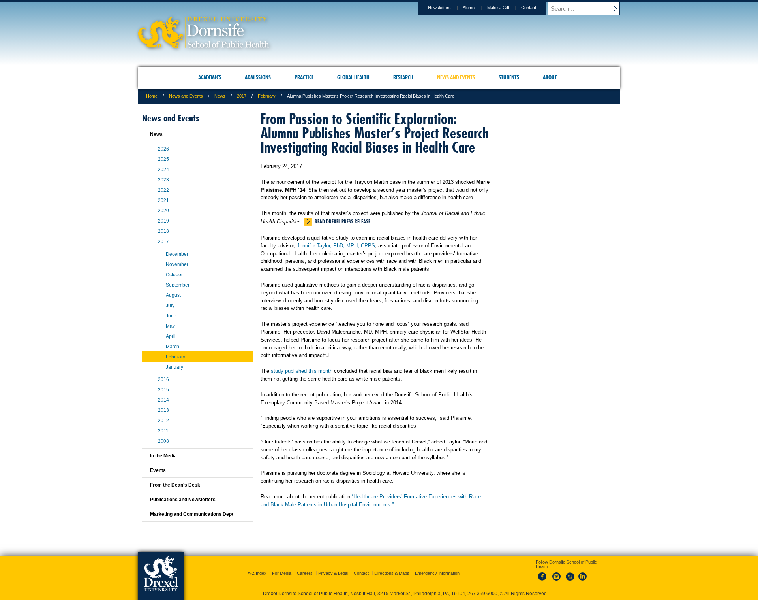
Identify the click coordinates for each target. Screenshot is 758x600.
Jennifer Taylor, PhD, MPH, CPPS (336, 246)
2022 (163, 190)
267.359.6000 (482, 593)
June (171, 316)
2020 (163, 210)
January (174, 367)
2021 (163, 200)
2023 (163, 180)
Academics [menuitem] (209, 77)
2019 (163, 221)
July (170, 305)
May (170, 326)
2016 (163, 379)
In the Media (163, 455)
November (177, 264)
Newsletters (439, 7)
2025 (163, 159)
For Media (281, 573)
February (267, 96)
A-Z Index (257, 573)
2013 (163, 410)
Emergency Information (437, 573)
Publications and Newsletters (183, 499)
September (178, 285)
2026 (163, 149)
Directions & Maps (391, 573)
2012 (163, 420)
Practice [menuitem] (304, 77)
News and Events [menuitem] (456, 77)
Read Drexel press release (342, 221)
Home (152, 96)
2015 (163, 389)
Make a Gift (498, 7)
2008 (163, 441)
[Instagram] (557, 581)
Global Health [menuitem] (353, 77)
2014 (163, 400)
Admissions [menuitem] (258, 77)
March (172, 346)
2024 (163, 169)
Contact (528, 7)
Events (158, 470)
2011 (163, 431)
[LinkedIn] (583, 581)
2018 (163, 231)
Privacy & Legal (333, 573)
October (174, 274)
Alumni (469, 7)
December (177, 254)
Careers (305, 573)
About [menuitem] (550, 77)
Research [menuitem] (403, 77)
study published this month (301, 371)
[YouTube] (570, 581)
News (219, 96)
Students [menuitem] (509, 77)
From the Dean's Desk (175, 485)
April (171, 336)
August (173, 295)
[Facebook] (544, 581)
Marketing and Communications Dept (191, 514)
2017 (241, 96)
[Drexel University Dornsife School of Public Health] (203, 45)
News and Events (186, 96)
